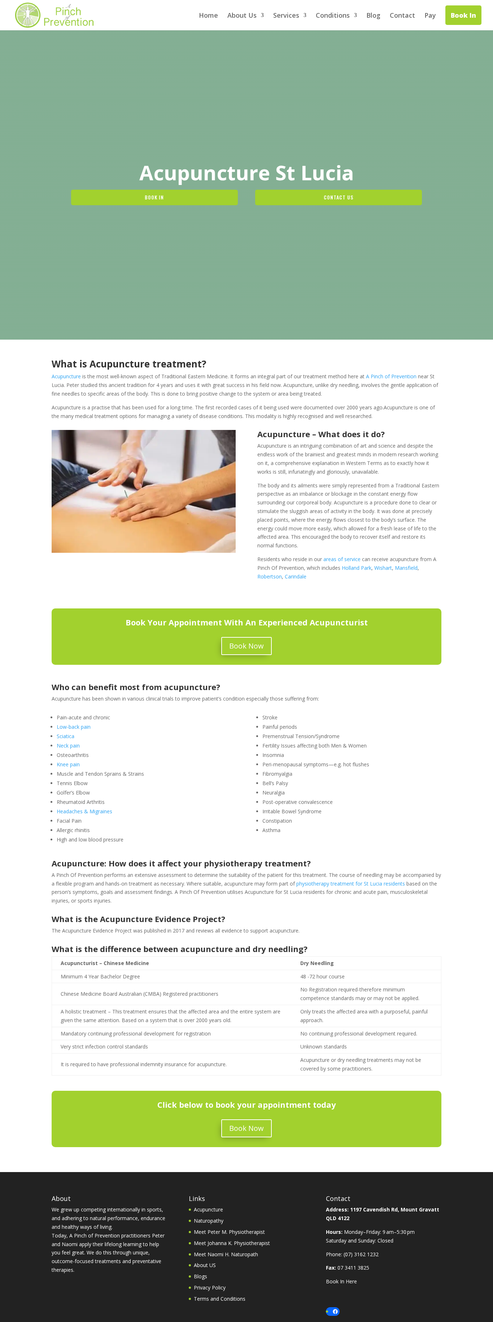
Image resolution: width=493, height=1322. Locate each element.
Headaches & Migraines (84, 811)
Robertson (269, 576)
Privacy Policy (210, 1287)
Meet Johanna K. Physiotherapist (232, 1243)
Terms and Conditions (219, 1298)
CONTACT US (338, 197)
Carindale (295, 576)
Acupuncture (66, 376)
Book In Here (341, 1281)
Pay (430, 16)
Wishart (383, 567)
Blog (373, 16)
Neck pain (68, 745)
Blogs (200, 1276)
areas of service (342, 559)
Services (286, 16)
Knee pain (68, 764)
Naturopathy (208, 1220)
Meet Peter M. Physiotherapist (229, 1231)
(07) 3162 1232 (361, 1254)
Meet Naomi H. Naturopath (226, 1254)
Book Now (246, 646)
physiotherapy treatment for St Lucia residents (350, 883)
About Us (242, 16)
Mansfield (406, 567)
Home (208, 16)
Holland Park (356, 567)
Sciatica (65, 736)
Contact (402, 16)
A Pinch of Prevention (391, 376)
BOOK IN (154, 197)
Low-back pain (74, 726)
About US (205, 1265)
